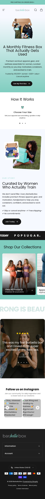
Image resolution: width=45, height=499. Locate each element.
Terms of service (22, 485)
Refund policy (33, 485)
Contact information (22, 489)
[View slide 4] (26, 362)
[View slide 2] (22, 123)
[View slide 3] (25, 123)
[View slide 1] (19, 123)
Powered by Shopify (30, 481)
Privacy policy (12, 485)
